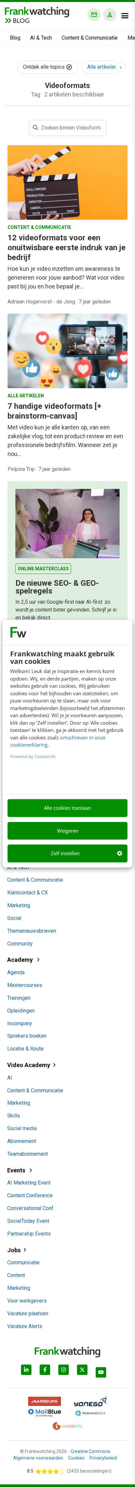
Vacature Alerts (24, 1326)
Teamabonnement (27, 1154)
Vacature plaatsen (27, 1313)
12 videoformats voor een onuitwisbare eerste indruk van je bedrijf (66, 247)
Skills (13, 1116)
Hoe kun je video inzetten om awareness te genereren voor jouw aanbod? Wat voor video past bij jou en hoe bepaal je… (66, 277)
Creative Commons (90, 1451)
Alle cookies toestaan (67, 808)
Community (20, 944)
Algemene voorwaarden (38, 1458)
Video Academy (28, 1065)
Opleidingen (21, 1011)
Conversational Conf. (30, 1208)
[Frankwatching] (37, 11)
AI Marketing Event (28, 1183)
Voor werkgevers (27, 1301)
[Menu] (125, 15)
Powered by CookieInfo (33, 756)
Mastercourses (24, 985)
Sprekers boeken (27, 1036)
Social (14, 918)
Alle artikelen (102, 67)
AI (9, 1078)
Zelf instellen (65, 853)
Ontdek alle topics (44, 67)
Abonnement (21, 1141)
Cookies (76, 1458)
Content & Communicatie (90, 38)
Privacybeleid (103, 1458)
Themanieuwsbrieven (31, 931)
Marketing (18, 905)
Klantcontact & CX (27, 893)
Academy (20, 959)
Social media (22, 1128)
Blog (15, 38)
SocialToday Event (28, 1221)
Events (17, 1170)
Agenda (16, 972)
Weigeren (67, 830)
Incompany (19, 1023)
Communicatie (23, 1262)
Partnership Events (29, 1234)
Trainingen (18, 998)
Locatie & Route (25, 1049)
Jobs (14, 1250)
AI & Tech (41, 38)
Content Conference (30, 1195)
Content (16, 1275)
